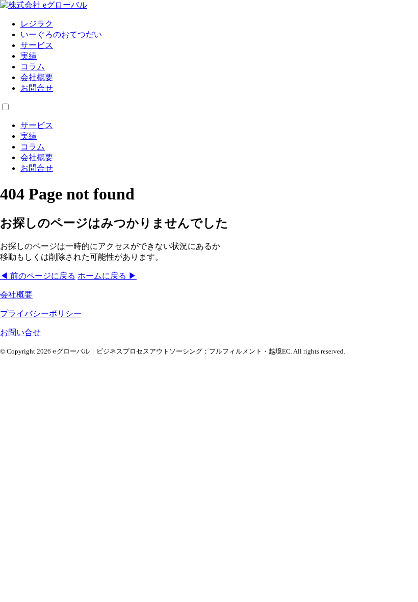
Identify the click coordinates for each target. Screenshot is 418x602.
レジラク (36, 23)
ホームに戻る (107, 275)
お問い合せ (20, 332)
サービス (36, 45)
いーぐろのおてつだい (61, 34)
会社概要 (36, 77)
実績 (28, 56)
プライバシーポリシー (41, 313)
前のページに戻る (37, 275)
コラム (32, 66)
